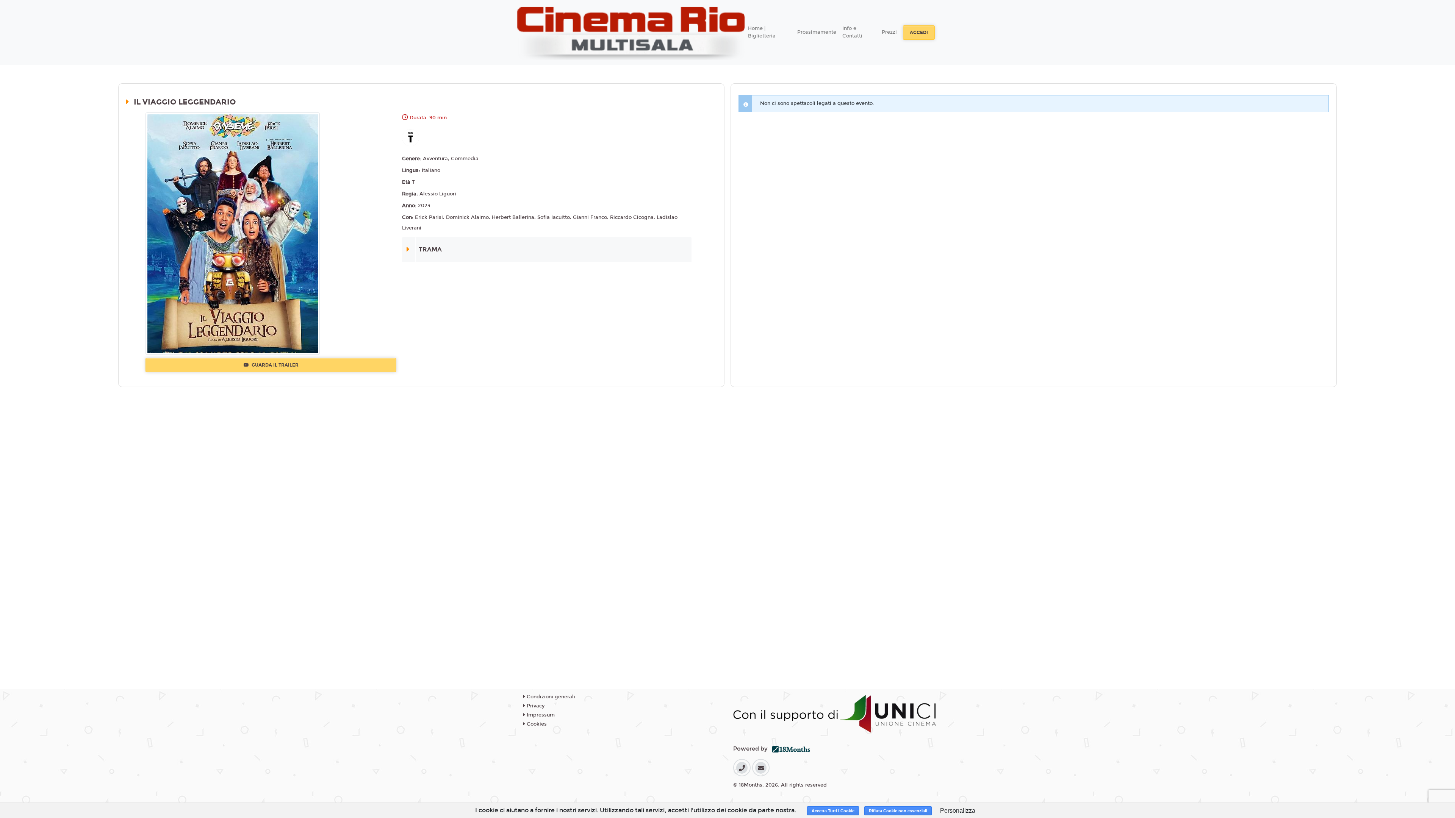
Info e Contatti (852, 32)
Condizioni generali (550, 697)
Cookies (536, 724)
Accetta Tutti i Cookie (833, 811)
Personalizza (957, 810)
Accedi (919, 32)
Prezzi (889, 32)
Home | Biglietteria (762, 32)
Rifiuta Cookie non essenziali (898, 811)
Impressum (540, 715)
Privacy (534, 706)
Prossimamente (816, 32)
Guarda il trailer (274, 365)
